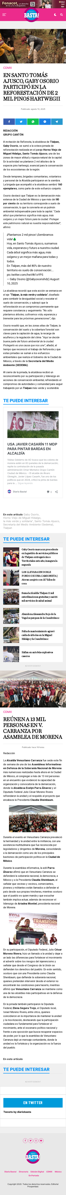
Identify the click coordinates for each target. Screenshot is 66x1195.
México (58, 1171)
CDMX (49, 1171)
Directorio (23, 1171)
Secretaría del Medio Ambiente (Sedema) (28, 524)
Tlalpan (7, 528)
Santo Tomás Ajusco (46, 521)
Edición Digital (37, 1171)
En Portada (34, 1175)
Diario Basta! (10, 1171)
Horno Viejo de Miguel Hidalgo (22, 518)
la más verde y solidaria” (18, 521)
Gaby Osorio (31, 514)
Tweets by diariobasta (17, 1111)
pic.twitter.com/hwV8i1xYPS (25, 274)
